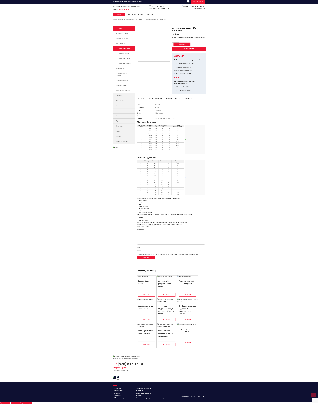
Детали (141, 98)
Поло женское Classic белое (185, 330)
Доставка (150, 14)
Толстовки (119, 96)
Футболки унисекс (121, 85)
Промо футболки (121, 68)
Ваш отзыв (141, 229)
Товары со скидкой (122, 141)
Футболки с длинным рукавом (122, 74)
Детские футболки (121, 43)
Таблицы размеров (120, 398)
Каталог (119, 14)
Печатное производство (143, 388)
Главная (115, 19)
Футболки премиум (122, 80)
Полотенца (119, 126)
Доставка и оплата (173, 98)
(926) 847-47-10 (197, 6)
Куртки (118, 121)
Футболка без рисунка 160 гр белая (164, 283)
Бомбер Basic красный (143, 282)
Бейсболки (119, 106)
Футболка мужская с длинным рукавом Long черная (187, 309)
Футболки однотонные (136, 19)
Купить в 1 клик (189, 49)
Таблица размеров (155, 98)
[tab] (141, 98)
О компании (132, 14)
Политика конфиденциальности (146, 398)
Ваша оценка (141, 226)
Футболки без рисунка (123, 91)
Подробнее (146, 294)
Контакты (141, 14)
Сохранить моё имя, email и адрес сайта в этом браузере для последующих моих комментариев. (168, 254)
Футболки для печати (122, 53)
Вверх (313, 395)
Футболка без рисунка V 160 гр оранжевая (165, 333)
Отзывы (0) (188, 98)
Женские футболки (122, 38)
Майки (118, 111)
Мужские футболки (122, 33)
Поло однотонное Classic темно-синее (145, 333)
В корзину (182, 44)
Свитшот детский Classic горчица (186, 282)
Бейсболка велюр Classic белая (145, 307)
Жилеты (118, 136)
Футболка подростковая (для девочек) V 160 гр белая (166, 309)
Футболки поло (120, 101)
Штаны (118, 116)
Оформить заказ (15, 403)
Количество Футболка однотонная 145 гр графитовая (188, 37)
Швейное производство (143, 393)
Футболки (126, 19)
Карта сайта (202, 398)
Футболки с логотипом (123, 58)
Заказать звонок (198, 1)
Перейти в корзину (5, 403)
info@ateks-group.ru (199, 8)
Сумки (118, 131)
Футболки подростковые (123, 63)
